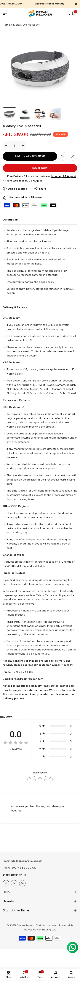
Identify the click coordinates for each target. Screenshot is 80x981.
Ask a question (17, 188)
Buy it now (40, 168)
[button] (56, 725)
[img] (15, 743)
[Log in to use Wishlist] (62, 156)
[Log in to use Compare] (72, 156)
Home (6, 24)
